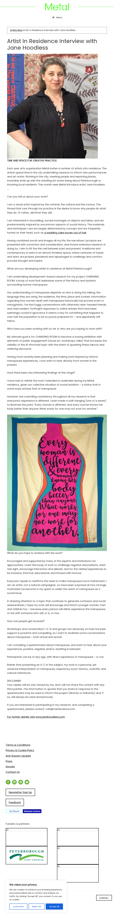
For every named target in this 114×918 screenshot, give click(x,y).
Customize (18, 906)
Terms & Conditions (18, 745)
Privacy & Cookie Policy (20, 750)
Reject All (36, 906)
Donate (10, 766)
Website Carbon (32, 811)
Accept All (54, 906)
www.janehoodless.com (36, 717)
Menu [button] (59, 17)
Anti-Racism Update (18, 756)
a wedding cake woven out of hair (65, 232)
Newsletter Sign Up (20, 792)
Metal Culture (57, 7)
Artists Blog (16, 30)
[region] (36, 896)
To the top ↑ (104, 898)
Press (9, 761)
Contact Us (13, 772)
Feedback (15, 802)
